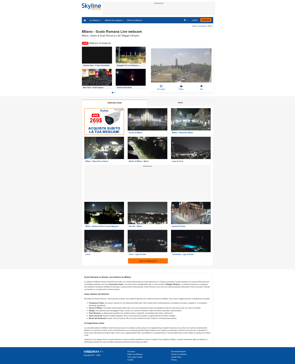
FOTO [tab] (180, 102)
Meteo (181, 89)
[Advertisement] (159, 10)
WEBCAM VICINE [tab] (115, 102)
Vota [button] (201, 89)
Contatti (130, 359)
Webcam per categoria (113, 20)
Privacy (174, 359)
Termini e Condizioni (178, 354)
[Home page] (85, 20)
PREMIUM (206, 20)
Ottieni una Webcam (134, 20)
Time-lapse (161, 89)
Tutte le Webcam (147, 260)
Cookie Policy (176, 357)
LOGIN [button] (194, 20)
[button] (185, 20)
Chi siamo (131, 351)
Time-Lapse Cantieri (135, 357)
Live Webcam (94, 20)
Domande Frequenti (178, 351)
